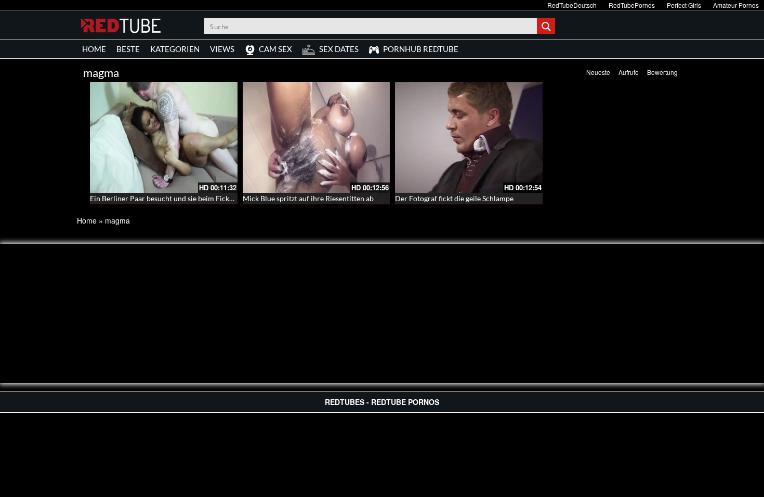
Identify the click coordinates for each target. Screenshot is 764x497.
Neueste (598, 72)
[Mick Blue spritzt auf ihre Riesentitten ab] (316, 137)
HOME (94, 49)
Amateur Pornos (736, 5)
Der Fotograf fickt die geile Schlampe (454, 198)
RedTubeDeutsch (572, 5)
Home (87, 220)
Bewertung (662, 72)
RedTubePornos (632, 5)
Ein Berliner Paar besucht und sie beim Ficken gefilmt (175, 198)
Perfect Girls (684, 5)
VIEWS (222, 49)
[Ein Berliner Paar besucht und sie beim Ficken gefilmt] (164, 137)
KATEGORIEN (175, 49)
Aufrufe (628, 72)
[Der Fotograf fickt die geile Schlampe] (469, 137)
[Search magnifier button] (547, 26)
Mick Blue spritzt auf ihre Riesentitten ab (308, 198)
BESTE (128, 49)
